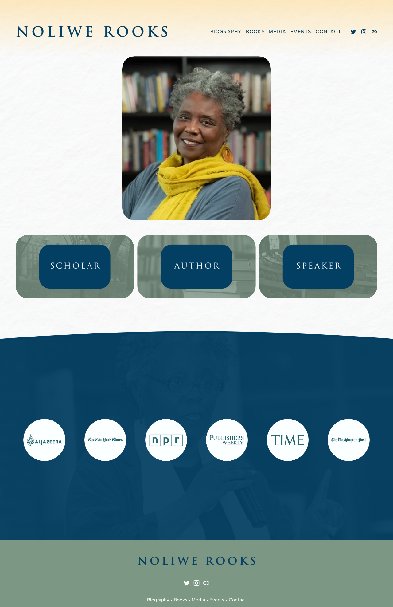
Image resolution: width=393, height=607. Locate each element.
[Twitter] (353, 32)
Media (198, 599)
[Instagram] (364, 32)
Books (180, 599)
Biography (158, 599)
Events (216, 599)
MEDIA (277, 31)
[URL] (374, 32)
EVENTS (300, 31)
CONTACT (328, 31)
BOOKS (255, 31)
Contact (237, 599)
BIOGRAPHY (226, 31)
